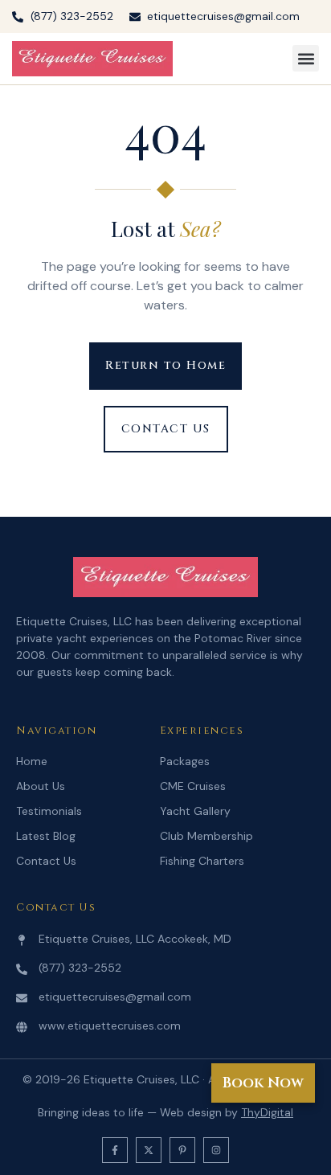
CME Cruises (193, 786)
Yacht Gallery (195, 811)
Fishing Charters (202, 861)
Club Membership (206, 836)
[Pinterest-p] (182, 1150)
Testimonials (49, 811)
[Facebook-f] (115, 1150)
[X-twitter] (148, 1150)
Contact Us (46, 861)
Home (31, 761)
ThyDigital (267, 1112)
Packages (185, 761)
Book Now (263, 1083)
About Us (40, 786)
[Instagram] (216, 1150)
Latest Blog (46, 836)
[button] (305, 58)
